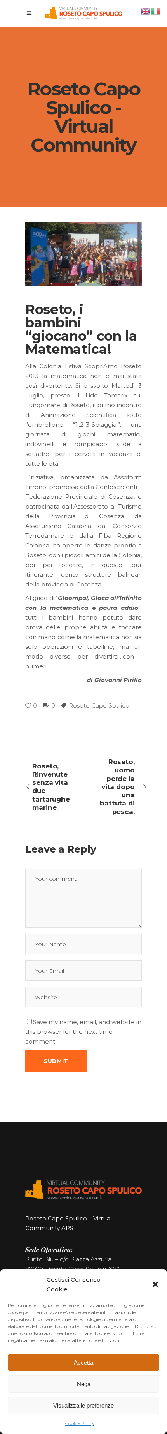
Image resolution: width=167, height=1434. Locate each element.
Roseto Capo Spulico (99, 705)
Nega (83, 1384)
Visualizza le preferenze (83, 1405)
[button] (155, 1284)
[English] (146, 10)
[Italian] (156, 10)
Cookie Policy (79, 1423)
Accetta (83, 1362)
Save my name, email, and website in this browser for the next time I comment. (83, 1031)
